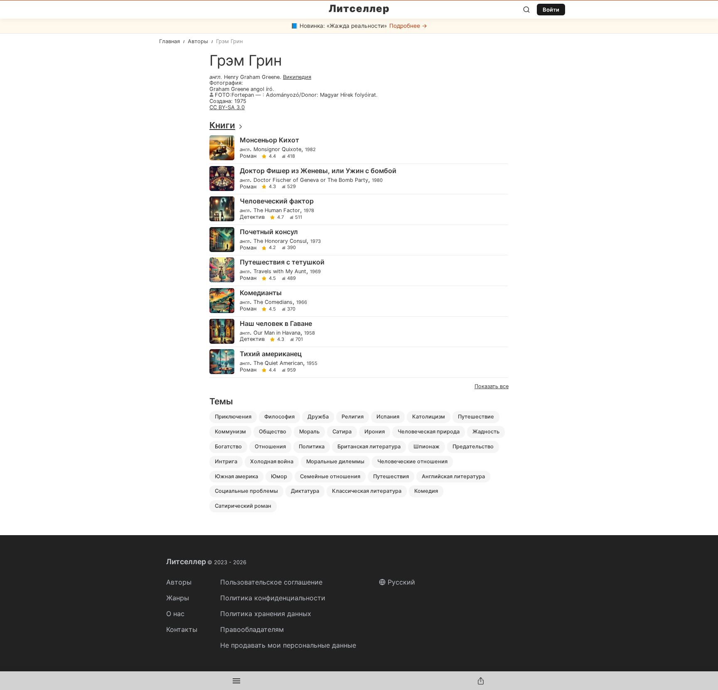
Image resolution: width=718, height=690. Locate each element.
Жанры (177, 598)
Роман (248, 156)
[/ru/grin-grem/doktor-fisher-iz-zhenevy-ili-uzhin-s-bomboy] (358, 179)
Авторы (179, 582)
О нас (175, 613)
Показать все (492, 386)
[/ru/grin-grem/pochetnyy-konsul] (358, 240)
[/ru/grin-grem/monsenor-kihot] (358, 148)
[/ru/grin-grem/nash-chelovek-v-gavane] (358, 332)
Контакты (181, 629)
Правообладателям (252, 629)
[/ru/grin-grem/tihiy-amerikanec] (358, 362)
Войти (551, 9)
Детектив (252, 217)
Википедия (297, 77)
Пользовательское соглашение (271, 582)
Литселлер (359, 9)
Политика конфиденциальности (272, 598)
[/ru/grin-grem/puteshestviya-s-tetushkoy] (358, 270)
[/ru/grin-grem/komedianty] (358, 301)
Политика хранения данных (265, 613)
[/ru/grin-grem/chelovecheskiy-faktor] (358, 209)
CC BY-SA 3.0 (227, 107)
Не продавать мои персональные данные (288, 645)
